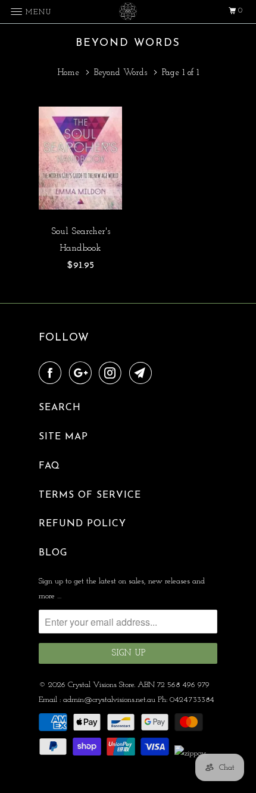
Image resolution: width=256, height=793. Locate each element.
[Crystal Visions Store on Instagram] (112, 373)
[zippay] (191, 753)
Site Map (63, 437)
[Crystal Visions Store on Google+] (82, 373)
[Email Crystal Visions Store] (143, 373)
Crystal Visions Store (101, 684)
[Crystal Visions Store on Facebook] (52, 373)
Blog (53, 553)
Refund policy (82, 524)
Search (60, 408)
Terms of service (90, 495)
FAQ (49, 466)
